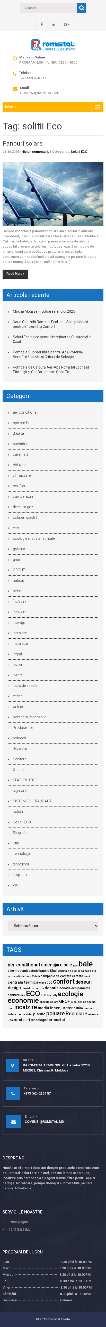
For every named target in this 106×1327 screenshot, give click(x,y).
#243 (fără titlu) (19, 1229)
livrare (18, 675)
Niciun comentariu (35, 152)
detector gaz (23, 507)
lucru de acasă (25, 685)
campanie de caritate (56, 976)
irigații (18, 654)
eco (16, 528)
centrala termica (23, 982)
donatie (52, 988)
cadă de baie (22, 976)
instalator (20, 643)
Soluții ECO (79, 152)
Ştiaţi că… (20, 833)
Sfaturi (18, 770)
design (14, 987)
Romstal (13, 1020)
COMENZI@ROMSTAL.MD (39, 93)
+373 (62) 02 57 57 (32, 78)
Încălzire (19, 601)
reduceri (19, 738)
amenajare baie (56, 964)
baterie (34, 971)
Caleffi (36, 976)
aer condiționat (25, 412)
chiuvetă (19, 465)
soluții (18, 812)
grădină (19, 549)
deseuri (83, 982)
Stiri (16, 843)
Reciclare (76, 1013)
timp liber (20, 875)
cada (80, 971)
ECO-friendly (49, 995)
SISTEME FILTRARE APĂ (32, 801)
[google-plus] (64, 24)
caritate (77, 976)
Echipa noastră (25, 517)
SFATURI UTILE (25, 780)
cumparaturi (23, 496)
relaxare (93, 1014)
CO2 (49, 982)
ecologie (70, 994)
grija (16, 559)
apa (75, 965)
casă (87, 976)
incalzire (25, 1007)
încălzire (19, 612)
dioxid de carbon (33, 988)
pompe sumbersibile (29, 717)
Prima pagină (18, 1222)
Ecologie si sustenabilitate (34, 538)
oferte (17, 696)
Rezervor (20, 749)
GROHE (19, 570)
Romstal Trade (59, 1319)
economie (23, 1000)
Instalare (20, 633)
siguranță (21, 791)
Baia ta (18, 433)
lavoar (18, 664)
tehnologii (21, 864)
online (18, 707)
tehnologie (39, 1020)
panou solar (24, 1014)
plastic (39, 1014)
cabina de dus (67, 971)
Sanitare (19, 759)
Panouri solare (22, 143)
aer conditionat (24, 965)
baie (85, 963)
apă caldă (21, 423)
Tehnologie (22, 854)
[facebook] (40, 24)
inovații (19, 622)
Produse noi (23, 728)
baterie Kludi (48, 971)
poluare (55, 1013)
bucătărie (20, 444)
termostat (56, 1019)
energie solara (49, 1002)
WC (16, 885)
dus (22, 995)
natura (78, 1008)
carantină (20, 454)
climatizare (22, 475)
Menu (10, 107)
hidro (17, 591)
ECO (33, 993)
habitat (18, 580)
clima (42, 982)
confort (19, 486)
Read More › (15, 273)
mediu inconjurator (55, 1008)
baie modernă (18, 971)
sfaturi (24, 1020)
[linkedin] (51, 24)
